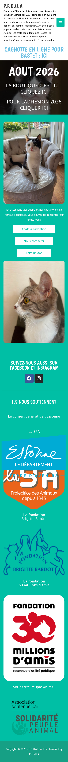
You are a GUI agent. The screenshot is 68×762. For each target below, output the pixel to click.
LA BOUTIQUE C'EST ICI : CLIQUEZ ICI (34, 88)
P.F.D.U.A (12, 6)
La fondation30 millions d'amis (34, 583)
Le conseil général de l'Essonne (34, 416)
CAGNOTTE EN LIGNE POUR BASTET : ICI (34, 52)
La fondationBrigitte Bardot (34, 516)
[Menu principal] (60, 22)
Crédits (43, 749)
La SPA (34, 431)
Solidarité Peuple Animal (34, 686)
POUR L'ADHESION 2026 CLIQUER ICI (34, 104)
